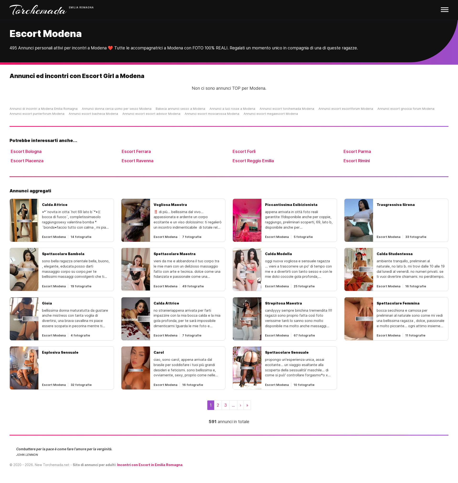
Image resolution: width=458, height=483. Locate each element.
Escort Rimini (357, 160)
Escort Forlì (244, 151)
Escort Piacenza (27, 160)
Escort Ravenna (137, 160)
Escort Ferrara (136, 151)
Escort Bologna (26, 151)
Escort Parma (357, 151)
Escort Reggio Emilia (253, 160)
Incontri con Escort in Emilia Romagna (149, 465)
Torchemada (38, 10)
